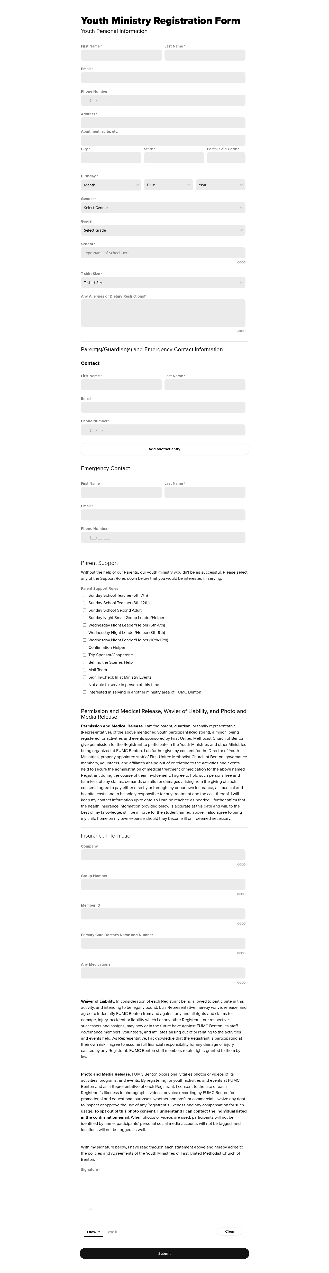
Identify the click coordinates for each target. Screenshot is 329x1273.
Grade (86, 221)
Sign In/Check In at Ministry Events (120, 677)
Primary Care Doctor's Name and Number (117, 935)
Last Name (173, 46)
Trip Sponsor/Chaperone (110, 655)
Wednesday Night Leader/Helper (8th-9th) (126, 632)
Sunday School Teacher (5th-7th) (118, 595)
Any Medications (95, 964)
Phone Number (94, 91)
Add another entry (164, 449)
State (148, 149)
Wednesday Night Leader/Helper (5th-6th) (126, 625)
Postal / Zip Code (222, 149)
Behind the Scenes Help (110, 662)
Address (88, 114)
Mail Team (97, 669)
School (87, 244)
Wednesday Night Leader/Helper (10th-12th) (128, 640)
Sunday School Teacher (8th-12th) (119, 602)
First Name (90, 46)
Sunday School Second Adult (115, 610)
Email (86, 68)
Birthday (88, 176)
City (84, 149)
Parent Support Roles (99, 588)
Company (89, 846)
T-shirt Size (90, 273)
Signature (89, 1169)
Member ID (90, 905)
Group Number (94, 875)
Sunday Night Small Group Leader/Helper (126, 617)
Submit (164, 1253)
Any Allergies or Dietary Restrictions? (113, 296)
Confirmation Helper (106, 647)
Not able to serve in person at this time (123, 684)
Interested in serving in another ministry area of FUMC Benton (144, 692)
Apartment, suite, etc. (99, 131)
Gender (87, 198)
